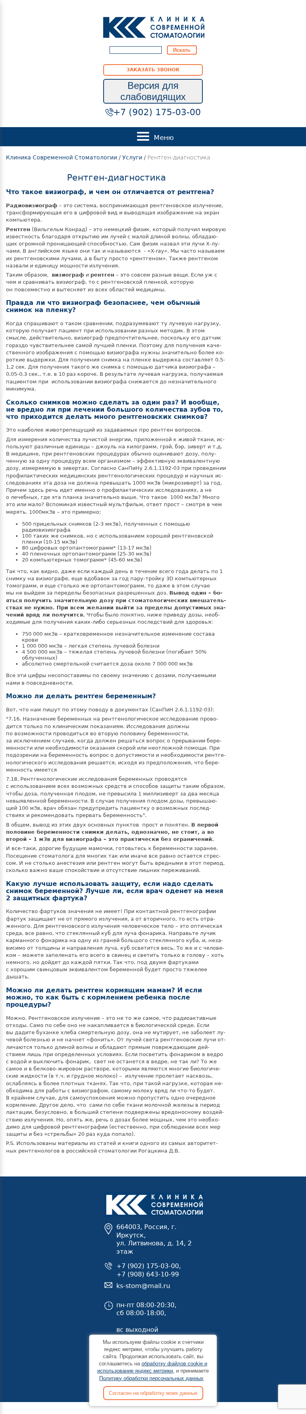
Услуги (132, 157)
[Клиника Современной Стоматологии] (153, 27)
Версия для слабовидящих (153, 91)
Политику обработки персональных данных (151, 1378)
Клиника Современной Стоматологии (61, 157)
